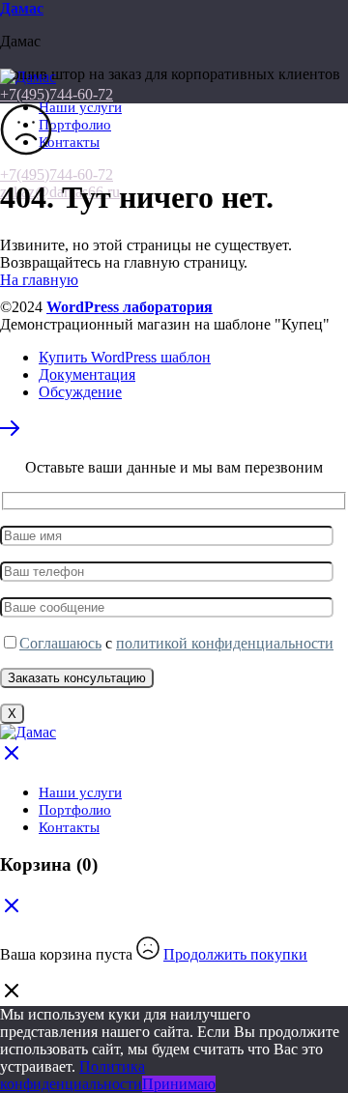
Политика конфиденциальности (72, 1075)
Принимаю (179, 1084)
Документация (87, 374)
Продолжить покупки (235, 954)
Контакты (69, 142)
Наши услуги (80, 107)
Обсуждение (80, 392)
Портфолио (75, 124)
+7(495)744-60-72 (56, 174)
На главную (39, 280)
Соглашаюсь (60, 643)
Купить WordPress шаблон (125, 357)
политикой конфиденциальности (225, 643)
